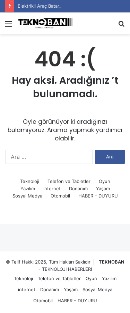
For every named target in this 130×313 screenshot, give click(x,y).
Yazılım (27, 188)
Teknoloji (29, 181)
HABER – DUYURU (98, 196)
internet (52, 188)
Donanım (78, 188)
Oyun (104, 181)
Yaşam (103, 188)
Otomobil (60, 196)
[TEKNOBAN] (45, 23)
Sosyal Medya (27, 196)
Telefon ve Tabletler (68, 181)
